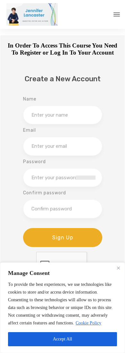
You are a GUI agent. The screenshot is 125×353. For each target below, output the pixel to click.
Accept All (62, 339)
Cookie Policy (88, 323)
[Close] (118, 268)
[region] (62, 307)
